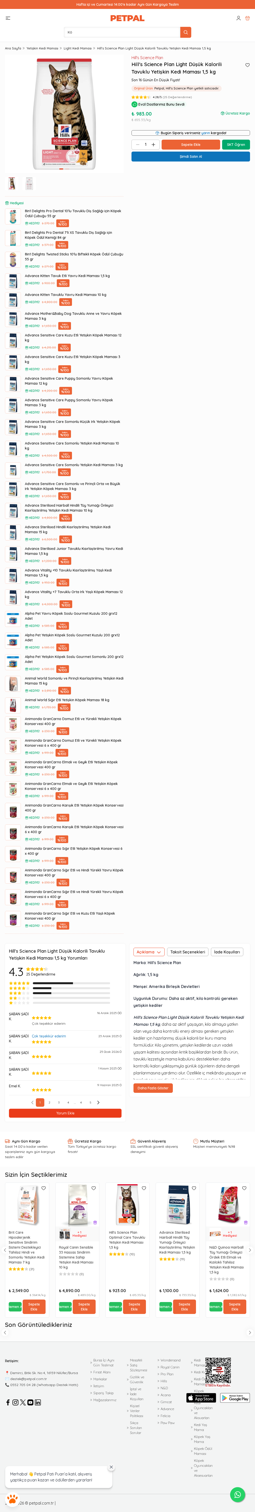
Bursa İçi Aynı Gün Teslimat (103, 1362)
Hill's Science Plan (147, 57)
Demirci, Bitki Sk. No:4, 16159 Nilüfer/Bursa (44, 1373)
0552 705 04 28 (23, 1385)
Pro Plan (167, 1374)
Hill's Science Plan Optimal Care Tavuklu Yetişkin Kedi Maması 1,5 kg (127, 1240)
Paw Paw (168, 1423)
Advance (167, 1409)
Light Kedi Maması (78, 48)
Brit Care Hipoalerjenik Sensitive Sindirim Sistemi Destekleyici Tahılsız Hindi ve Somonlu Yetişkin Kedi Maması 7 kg (27, 1247)
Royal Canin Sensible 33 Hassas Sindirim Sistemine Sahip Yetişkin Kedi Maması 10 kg (76, 1257)
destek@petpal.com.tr (28, 1379)
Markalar (100, 1379)
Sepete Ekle (34, 1306)
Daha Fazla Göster (153, 1088)
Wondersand (171, 1360)
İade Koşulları (227, 951)
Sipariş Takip (103, 1393)
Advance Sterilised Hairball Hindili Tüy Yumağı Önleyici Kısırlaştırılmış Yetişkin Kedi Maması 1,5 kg (177, 1242)
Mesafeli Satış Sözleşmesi (138, 1365)
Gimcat (166, 1402)
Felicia (165, 1416)
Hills (164, 1381)
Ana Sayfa (13, 48)
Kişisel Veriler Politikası (136, 1411)
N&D (164, 1388)
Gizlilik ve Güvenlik (137, 1379)
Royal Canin (170, 1367)
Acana (166, 1395)
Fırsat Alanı (102, 1372)
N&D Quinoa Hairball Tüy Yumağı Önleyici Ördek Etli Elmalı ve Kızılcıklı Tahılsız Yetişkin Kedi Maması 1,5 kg (226, 1259)
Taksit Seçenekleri (187, 951)
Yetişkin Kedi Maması (42, 48)
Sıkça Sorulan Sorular (136, 1428)
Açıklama (145, 951)
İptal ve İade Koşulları (136, 1394)
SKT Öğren (236, 144)
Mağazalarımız (105, 1400)
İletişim (98, 1386)
